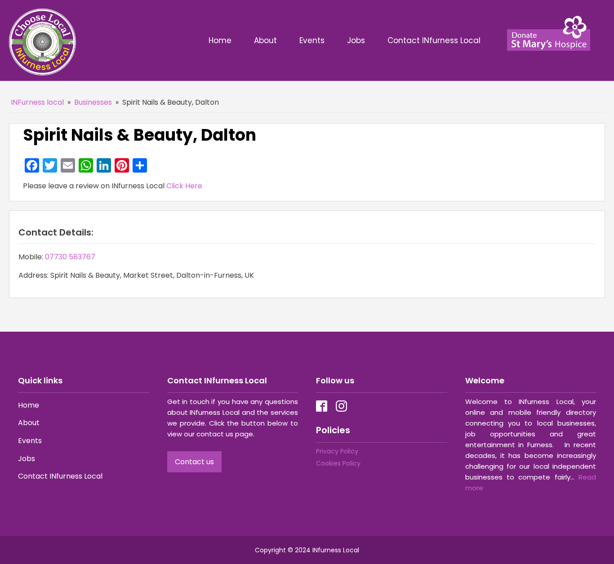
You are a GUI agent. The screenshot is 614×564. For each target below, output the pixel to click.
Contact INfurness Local (435, 40)
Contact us (194, 462)
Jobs (356, 40)
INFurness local (37, 102)
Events (312, 40)
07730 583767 (70, 257)
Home (220, 40)
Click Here (184, 186)
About (265, 40)
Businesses (93, 102)
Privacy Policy (337, 451)
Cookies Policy (338, 463)
